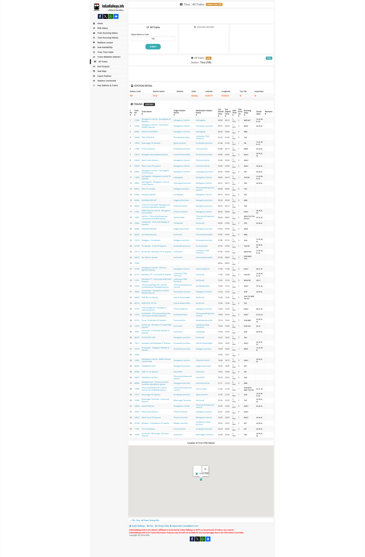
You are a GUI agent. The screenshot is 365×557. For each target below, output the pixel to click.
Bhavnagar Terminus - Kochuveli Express (155, 400)
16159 (136, 309)
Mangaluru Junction (204, 200)
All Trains (103, 61)
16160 (136, 268)
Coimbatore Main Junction (203, 423)
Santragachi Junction (204, 171)
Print (269, 58)
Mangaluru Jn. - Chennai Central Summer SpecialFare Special (155, 383)
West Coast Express (150, 160)
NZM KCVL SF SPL (149, 303)
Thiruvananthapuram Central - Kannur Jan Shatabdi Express (155, 388)
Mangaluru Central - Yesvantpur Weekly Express (155, 125)
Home (100, 23)
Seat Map (101, 71)
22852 (136, 171)
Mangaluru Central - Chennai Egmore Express (154, 268)
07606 (136, 194)
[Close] (205, 469)
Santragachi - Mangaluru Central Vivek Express (155, 183)
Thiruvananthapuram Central (205, 188)
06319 (136, 303)
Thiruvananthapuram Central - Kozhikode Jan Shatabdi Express (155, 286)
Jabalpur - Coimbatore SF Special (155, 423)
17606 (136, 177)
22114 (136, 251)
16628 (136, 160)
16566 (136, 126)
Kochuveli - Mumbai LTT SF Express (156, 251)
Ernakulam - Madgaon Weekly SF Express (155, 348)
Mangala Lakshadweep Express (155, 154)
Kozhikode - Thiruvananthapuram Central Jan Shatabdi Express (156, 314)
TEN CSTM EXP (148, 137)
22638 (136, 166)
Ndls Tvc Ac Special (150, 371)
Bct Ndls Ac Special (149, 257)
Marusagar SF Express (151, 143)
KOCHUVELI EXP (149, 337)
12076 (136, 286)
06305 (136, 366)
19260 (136, 400)
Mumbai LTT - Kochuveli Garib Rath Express (156, 280)
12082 (136, 389)
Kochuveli (200, 223)
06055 (136, 206)
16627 (136, 411)
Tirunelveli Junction (182, 137)
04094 (136, 297)
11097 (136, 429)
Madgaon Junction (181, 188)
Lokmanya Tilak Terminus (202, 137)
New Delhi (178, 371)
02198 (136, 423)
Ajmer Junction (180, 143)
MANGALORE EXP (149, 200)
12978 (136, 143)
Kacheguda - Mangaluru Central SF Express (156, 177)
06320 (136, 234)
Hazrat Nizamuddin (182, 154)
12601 (136, 211)
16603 (136, 406)
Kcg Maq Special (148, 194)
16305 (136, 263)
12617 (136, 343)
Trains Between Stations (108, 56)
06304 (136, 200)
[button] (201, 479)
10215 (136, 240)
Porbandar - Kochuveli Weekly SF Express (156, 223)
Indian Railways (138, 526)
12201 (136, 280)
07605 (136, 131)
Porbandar (178, 223)
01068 (136, 137)
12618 (136, 154)
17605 (136, 120)
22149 (136, 246)
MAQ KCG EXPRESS (150, 131)
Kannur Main (179, 217)
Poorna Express (148, 148)
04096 (136, 371)
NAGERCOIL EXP (149, 366)
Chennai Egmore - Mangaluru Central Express (154, 308)
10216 (136, 349)
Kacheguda (200, 120)
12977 (136, 394)
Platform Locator (105, 42)
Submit (153, 46)
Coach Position (104, 76)
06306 (136, 228)
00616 (136, 188)
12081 (136, 217)
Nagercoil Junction (181, 200)
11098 (136, 148)
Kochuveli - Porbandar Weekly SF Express (156, 331)
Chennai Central (202, 160)
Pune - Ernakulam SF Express (154, 320)
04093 (136, 257)
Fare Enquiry (103, 66)
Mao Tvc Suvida (148, 188)
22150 (136, 320)
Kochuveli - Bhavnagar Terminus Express (155, 434)
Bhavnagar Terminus (182, 400)
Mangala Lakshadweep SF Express (156, 343)
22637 (136, 417)
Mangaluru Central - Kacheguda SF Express (156, 120)
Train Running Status (107, 33)
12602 (136, 360)
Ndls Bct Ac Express (150, 297)
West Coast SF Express (151, 166)
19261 (136, 331)
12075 (136, 314)
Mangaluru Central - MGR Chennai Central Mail (156, 360)
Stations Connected (106, 80)
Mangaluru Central (181, 120)
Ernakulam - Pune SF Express (154, 246)
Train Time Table (105, 52)
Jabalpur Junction (181, 423)
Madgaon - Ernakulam (151, 240)
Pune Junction (202, 148)
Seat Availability (104, 47)
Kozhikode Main (203, 286)
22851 (136, 183)
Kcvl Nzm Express (149, 234)
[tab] (201, 520)
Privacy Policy (163, 526)
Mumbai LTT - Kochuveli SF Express (156, 274)
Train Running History (107, 37)
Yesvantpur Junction (204, 126)
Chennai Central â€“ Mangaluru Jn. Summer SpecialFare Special (156, 205)
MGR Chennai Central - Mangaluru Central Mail (156, 211)
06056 (136, 383)
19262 (136, 223)
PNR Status (102, 28)
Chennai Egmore (203, 268)
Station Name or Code (140, 34)
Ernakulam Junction (204, 143)
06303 (136, 337)
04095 (136, 377)
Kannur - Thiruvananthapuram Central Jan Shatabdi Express (155, 217)
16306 (136, 354)
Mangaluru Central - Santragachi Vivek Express (155, 171)
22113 (136, 274)
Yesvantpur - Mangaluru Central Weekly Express (155, 291)
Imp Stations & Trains (107, 85)
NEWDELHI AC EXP (150, 377)
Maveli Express (148, 406)
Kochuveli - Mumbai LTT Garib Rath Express (156, 326)
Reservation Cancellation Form (185, 526)
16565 (136, 291)
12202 (136, 326)
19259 (136, 434)
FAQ (151, 526)
